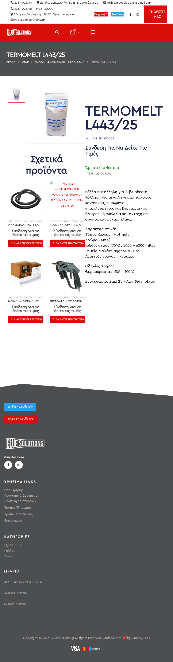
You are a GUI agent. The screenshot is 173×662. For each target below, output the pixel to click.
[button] (56, 32)
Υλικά (8, 556)
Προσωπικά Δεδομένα (21, 495)
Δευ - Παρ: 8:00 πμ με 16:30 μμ (23, 581)
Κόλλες (9, 550)
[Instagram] (138, 14)
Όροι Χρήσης (13, 490)
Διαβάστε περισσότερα (28, 243)
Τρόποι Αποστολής (18, 514)
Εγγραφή (100, 14)
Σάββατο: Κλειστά (15, 592)
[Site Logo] (19, 32)
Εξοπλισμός (35, 221)
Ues (11, 221)
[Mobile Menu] (93, 32)
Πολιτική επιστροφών (20, 501)
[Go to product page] (25, 198)
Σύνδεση (118, 14)
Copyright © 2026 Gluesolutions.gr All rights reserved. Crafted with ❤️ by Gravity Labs (86, 638)
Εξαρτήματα (21, 221)
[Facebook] (130, 14)
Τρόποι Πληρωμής (18, 507)
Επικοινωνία (13, 520)
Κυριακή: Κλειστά (15, 603)
